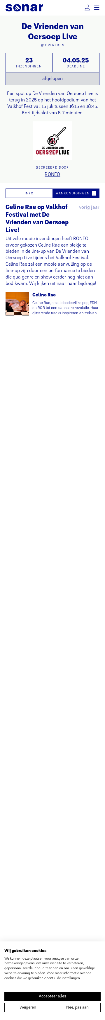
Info (29, 193)
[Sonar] (24, 8)
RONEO (52, 174)
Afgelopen (52, 78)
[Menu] (97, 7)
